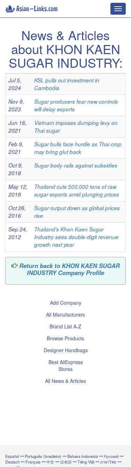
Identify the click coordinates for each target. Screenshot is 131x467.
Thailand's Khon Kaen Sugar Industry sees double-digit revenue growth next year (76, 236)
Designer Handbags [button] (66, 350)
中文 (50, 462)
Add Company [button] (65, 302)
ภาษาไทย (108, 462)
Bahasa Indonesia (82, 456)
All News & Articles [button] (65, 380)
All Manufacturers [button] (65, 314)
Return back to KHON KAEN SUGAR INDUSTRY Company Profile (69, 269)
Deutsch (12, 462)
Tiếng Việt (86, 462)
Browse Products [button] (65, 338)
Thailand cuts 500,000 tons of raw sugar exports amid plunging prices (76, 190)
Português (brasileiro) (43, 456)
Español (12, 456)
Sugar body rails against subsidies (75, 165)
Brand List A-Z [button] (65, 326)
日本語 (66, 462)
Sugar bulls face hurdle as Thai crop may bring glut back (78, 147)
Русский (111, 456)
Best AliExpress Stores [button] (66, 365)
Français (33, 462)
